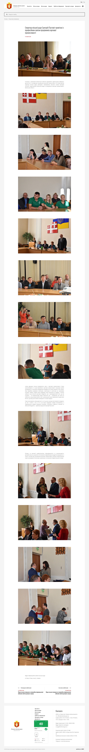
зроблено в (78, 749)
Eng (84, 2)
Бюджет (50, 6)
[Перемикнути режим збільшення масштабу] (82, 6)
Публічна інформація (59, 6)
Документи (78, 6)
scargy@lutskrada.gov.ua (61, 726)
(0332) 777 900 (73, 735)
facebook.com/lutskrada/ (66, 739)
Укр (81, 2)
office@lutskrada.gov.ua (63, 716)
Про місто (29, 6)
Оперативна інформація (14, 19)
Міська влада (36, 6)
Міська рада (44, 6)
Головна (6, 19)
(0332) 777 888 (67, 730)
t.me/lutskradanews (65, 741)
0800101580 (71, 723)
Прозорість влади (69, 6)
